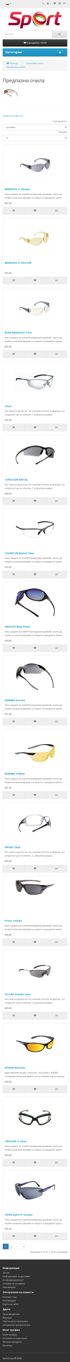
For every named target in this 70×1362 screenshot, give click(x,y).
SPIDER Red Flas (15, 1067)
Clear (8, 406)
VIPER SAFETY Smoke (18, 1214)
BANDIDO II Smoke (17, 189)
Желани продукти (12, 1341)
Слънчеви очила (35, 63)
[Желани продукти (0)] (54, 3)
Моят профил (10, 1334)
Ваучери (7, 1317)
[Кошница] (59, 3)
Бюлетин (7, 1345)
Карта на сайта (10, 1304)
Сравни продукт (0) (13, 115)
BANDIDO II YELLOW (18, 262)
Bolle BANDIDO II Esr (18, 332)
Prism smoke (13, 920)
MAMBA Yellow (15, 773)
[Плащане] (64, 3)
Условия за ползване (14, 1283)
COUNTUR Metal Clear (19, 553)
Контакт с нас (10, 1297)
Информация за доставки (16, 1276)
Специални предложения (16, 1324)
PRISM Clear (13, 847)
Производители (11, 1314)
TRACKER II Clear (16, 1141)
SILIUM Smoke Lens (18, 994)
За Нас (6, 1272)
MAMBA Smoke (15, 700)
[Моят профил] (49, 3)
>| (23, 1246)
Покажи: (63, 131)
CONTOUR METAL (16, 479)
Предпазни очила (15, 67)
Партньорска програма (15, 1321)
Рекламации (9, 1287)
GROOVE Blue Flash (17, 626)
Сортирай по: (60, 121)
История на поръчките (15, 1338)
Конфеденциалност (13, 1280)
